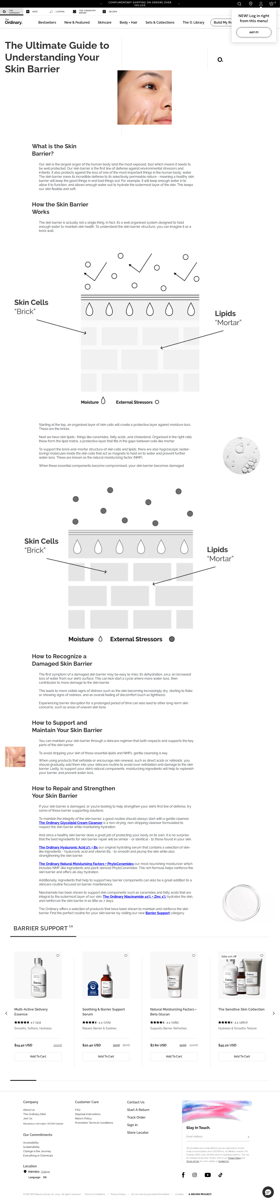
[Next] (179, 3)
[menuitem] (11, 11)
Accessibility (31, 1142)
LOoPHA (60, 11)
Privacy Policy (234, 1158)
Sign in (132, 1125)
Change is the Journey (37, 1151)
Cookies (179, 1194)
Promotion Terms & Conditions (94, 1122)
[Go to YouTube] (208, 1175)
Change (45, 1171)
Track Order (136, 1117)
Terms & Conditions (94, 1194)
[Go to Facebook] (183, 1175)
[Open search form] (239, 4)
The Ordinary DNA (34, 1114)
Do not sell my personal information (150, 1194)
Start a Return (138, 1110)
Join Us (27, 1118)
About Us (29, 1109)
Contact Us (223, 1161)
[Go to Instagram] (194, 1175)
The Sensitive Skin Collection (241, 1009)
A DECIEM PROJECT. (200, 1194)
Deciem (113, 11)
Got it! (253, 32)
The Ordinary (14, 11)
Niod (35, 11)
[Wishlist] (57, 954)
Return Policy (83, 1118)
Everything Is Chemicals (38, 1155)
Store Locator (138, 1133)
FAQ (77, 1109)
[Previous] (101, 3)
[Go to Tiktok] (220, 1175)
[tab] (43, 930)
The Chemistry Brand (87, 11)
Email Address (194, 1136)
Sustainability (31, 1146)
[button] (77, 22)
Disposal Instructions (87, 1114)
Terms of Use (192, 1161)
